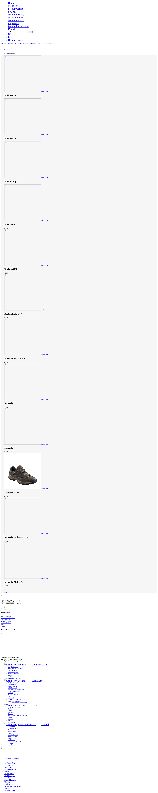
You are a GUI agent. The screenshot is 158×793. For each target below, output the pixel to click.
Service (7, 772)
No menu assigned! (10, 53)
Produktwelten (9, 763)
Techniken (8, 767)
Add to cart (44, 220)
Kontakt (7, 782)
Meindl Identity (10, 769)
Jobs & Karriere (10, 778)
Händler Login (9, 790)
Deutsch (8, 758)
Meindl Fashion (10, 780)
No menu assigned (9, 50)
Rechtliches (8, 784)
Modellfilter (9, 765)
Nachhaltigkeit (9, 776)
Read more (44, 91)
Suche (6, 788)
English (16, 758)
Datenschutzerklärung (12, 786)
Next (5, 592)
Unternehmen (9, 774)
